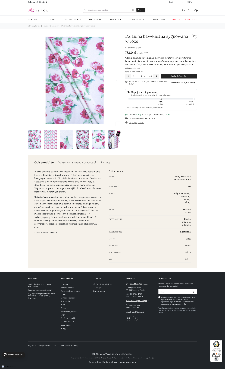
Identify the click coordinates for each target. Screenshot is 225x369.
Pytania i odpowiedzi (69, 311)
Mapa (63, 315)
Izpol (188, 238)
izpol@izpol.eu (138, 312)
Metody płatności (68, 298)
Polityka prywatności (119, 358)
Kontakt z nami (67, 321)
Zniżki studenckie (68, 318)
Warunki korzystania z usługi (138, 358)
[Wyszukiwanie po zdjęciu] (133, 10)
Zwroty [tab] (105, 162)
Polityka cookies (67, 287)
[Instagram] (128, 318)
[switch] (216, 359)
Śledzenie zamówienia (102, 284)
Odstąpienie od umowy (70, 291)
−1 (128, 76)
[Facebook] (135, 318)
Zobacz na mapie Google (136, 300)
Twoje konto (100, 278)
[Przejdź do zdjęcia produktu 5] (98, 139)
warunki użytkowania (181, 297)
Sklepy (63, 328)
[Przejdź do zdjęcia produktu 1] (34, 139)
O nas (63, 294)
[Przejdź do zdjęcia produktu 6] (114, 139)
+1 (156, 76)
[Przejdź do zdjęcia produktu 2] (50, 139)
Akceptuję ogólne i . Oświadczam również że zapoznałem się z (178, 300)
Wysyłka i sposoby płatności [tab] (77, 162)
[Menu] (220, 341)
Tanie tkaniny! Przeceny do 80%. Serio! (39, 285)
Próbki (63, 308)
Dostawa (64, 284)
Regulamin (65, 301)
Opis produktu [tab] (44, 162)
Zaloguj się (97, 287)
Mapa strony (66, 325)
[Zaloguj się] (183, 10)
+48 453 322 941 (132, 307)
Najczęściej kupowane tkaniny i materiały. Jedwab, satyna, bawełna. (41, 295)
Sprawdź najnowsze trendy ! (40, 290)
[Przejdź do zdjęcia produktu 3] (66, 139)
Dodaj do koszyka (178, 76)
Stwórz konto (99, 291)
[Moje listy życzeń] (189, 10)
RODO (63, 304)
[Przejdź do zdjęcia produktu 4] (82, 139)
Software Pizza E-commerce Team (119, 362)
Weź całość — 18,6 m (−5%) (183, 82)
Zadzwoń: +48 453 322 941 (37, 2)
